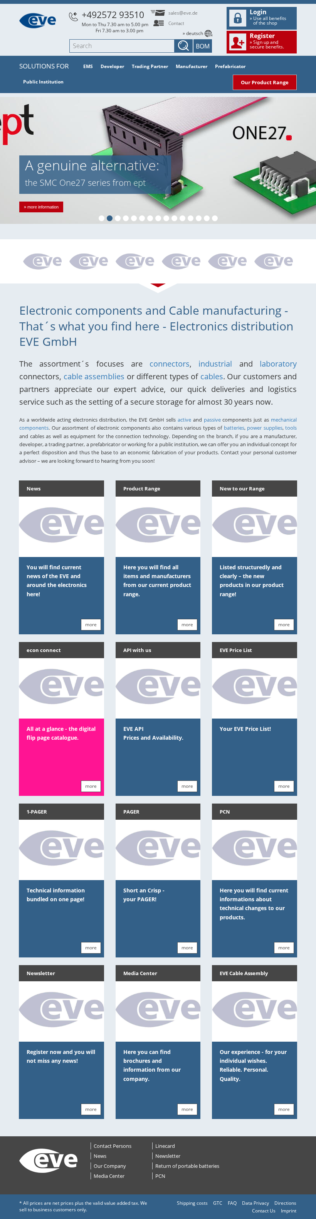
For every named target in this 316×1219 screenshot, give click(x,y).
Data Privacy (255, 1203)
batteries (234, 427)
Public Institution (43, 81)
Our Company (110, 1165)
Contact (176, 23)
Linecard (165, 1145)
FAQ (232, 1203)
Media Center (140, 973)
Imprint (288, 1210)
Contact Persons (112, 1145)
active (184, 419)
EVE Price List (236, 650)
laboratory (278, 364)
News (33, 488)
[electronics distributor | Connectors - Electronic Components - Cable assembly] (37, 20)
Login (268, 16)
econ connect (44, 650)
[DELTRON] (135, 262)
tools (291, 427)
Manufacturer (191, 66)
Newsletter (41, 973)
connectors (170, 364)
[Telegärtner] (181, 262)
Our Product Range (265, 82)
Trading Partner (150, 66)
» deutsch (193, 33)
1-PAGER (37, 811)
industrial (215, 364)
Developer (112, 66)
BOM (203, 46)
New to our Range (242, 488)
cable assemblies (94, 376)
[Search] (183, 46)
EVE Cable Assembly (244, 973)
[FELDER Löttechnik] (88, 262)
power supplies (264, 427)
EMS (88, 66)
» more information (41, 207)
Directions (285, 1203)
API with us (137, 650)
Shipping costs (192, 1203)
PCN (225, 811)
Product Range (141, 488)
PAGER (131, 811)
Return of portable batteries (187, 1165)
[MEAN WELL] (273, 262)
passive (212, 419)
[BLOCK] (42, 262)
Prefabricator (230, 66)
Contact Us (264, 1210)
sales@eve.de (183, 13)
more (91, 624)
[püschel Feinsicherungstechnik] (227, 262)
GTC (217, 1203)
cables (211, 376)
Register (267, 40)
